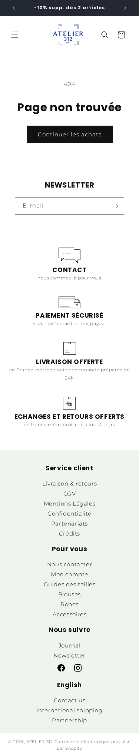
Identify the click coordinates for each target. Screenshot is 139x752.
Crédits (69, 533)
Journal (69, 645)
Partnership (69, 720)
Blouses (69, 594)
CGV (69, 493)
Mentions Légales (70, 503)
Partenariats (69, 523)
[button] (15, 35)
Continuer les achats (70, 134)
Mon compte (69, 574)
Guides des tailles (70, 584)
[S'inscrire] (115, 206)
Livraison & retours (69, 483)
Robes (69, 604)
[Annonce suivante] (125, 8)
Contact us (70, 700)
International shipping (69, 710)
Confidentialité (69, 513)
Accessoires (70, 614)
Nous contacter (69, 564)
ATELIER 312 (39, 741)
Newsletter (69, 655)
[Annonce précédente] (14, 8)
